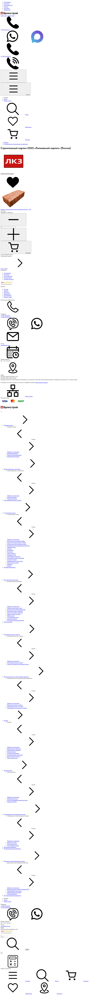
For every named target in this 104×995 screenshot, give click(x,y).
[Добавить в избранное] (13, 188)
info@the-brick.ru (5, 345)
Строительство (8, 5)
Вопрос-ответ (8, 297)
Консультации (8, 277)
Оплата (6, 6)
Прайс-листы (7, 101)
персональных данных (41, 382)
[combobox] (52, 937)
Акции (5, 99)
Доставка (6, 8)
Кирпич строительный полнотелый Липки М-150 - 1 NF (16, 209)
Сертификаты (8, 295)
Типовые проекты (9, 279)
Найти (27, 949)
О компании (7, 2)
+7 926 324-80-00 (6, 56)
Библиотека (7, 10)
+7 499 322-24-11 (5, 30)
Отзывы (6, 289)
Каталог (28, 94)
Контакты (6, 3)
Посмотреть (4, 268)
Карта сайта (29, 396)
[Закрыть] (1, 935)
